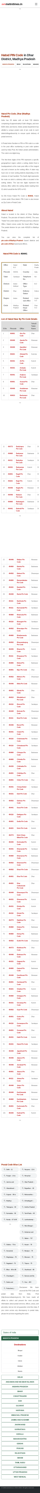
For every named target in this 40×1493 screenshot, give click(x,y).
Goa (20, 1401)
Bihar (20, 1391)
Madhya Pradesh (8, 64)
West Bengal (20, 1477)
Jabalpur (20, 1366)
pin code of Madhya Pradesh (12, 240)
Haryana (20, 1410)
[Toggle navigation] (36, 4)
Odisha (20, 1444)
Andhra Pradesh (20, 1387)
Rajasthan (27, 64)
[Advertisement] (20, 30)
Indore (20, 1361)
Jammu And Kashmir (20, 1420)
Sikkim (20, 1458)
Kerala (19, 1434)
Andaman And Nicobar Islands (20, 1382)
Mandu (20, 1371)
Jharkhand (20, 1425)
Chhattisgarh (20, 1396)
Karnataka (20, 1429)
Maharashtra (20, 1439)
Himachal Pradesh (20, 1415)
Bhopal (20, 1350)
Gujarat (20, 1406)
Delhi (18, 64)
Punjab (20, 1448)
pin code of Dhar (7, 244)
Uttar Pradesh (20, 1472)
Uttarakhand (20, 1467)
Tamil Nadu (20, 1463)
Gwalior (20, 1356)
